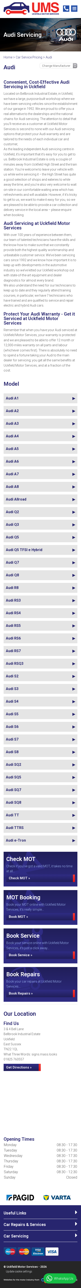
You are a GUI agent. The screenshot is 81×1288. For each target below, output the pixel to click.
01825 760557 (14, 1059)
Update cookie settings (19, 1271)
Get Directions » (19, 1067)
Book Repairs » (21, 993)
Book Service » (20, 955)
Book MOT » (18, 917)
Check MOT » (19, 878)
